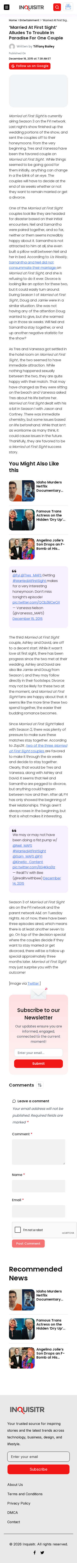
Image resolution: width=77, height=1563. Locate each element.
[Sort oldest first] (39, 1085)
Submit (38, 1063)
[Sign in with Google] (68, 7)
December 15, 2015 (28, 618)
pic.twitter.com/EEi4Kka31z (34, 867)
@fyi (17, 575)
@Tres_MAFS (31, 575)
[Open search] (57, 7)
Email (18, 1200)
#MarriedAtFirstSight (30, 580)
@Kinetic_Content (28, 861)
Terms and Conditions (25, 1494)
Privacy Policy (18, 1503)
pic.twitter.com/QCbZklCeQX (36, 602)
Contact (13, 1522)
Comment (22, 1134)
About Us (15, 1484)
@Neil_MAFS (22, 845)
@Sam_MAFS (24, 856)
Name (18, 1174)
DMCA (12, 1512)
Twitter (34, 983)
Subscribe (38, 1469)
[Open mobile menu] (6, 7)
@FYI (38, 856)
